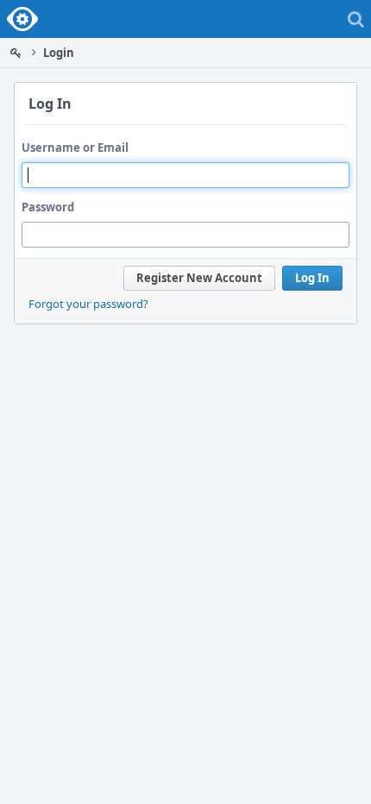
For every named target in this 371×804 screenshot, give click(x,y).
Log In (312, 278)
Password (48, 207)
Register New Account (199, 278)
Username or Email (75, 147)
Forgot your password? (88, 303)
